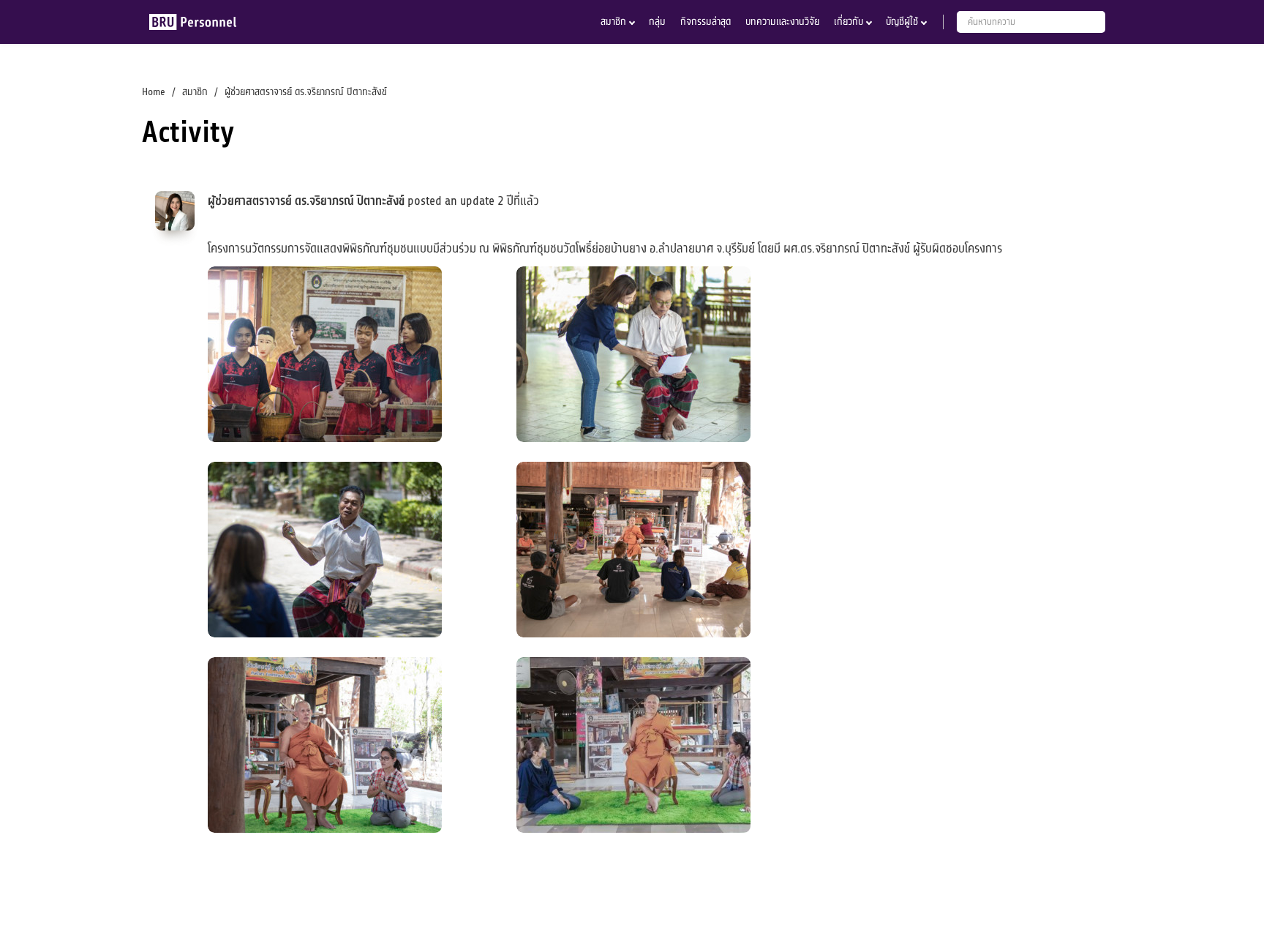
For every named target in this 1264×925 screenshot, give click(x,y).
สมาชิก (613, 21)
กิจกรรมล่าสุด (705, 21)
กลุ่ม (657, 21)
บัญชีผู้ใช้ (902, 21)
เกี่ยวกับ (848, 21)
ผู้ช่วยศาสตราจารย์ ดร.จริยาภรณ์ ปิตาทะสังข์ (306, 201)
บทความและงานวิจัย (782, 21)
